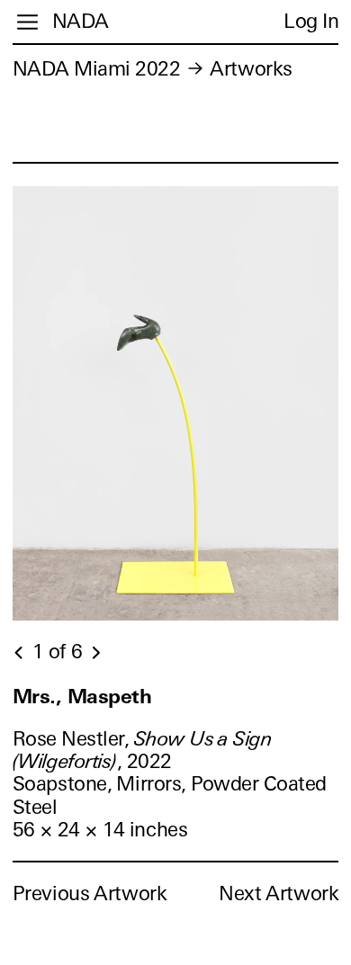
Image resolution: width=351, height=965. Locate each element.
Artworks (251, 69)
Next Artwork (278, 893)
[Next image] (95, 653)
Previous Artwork (90, 893)
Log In (311, 21)
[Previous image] (19, 653)
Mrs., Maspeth (82, 696)
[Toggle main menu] (27, 22)
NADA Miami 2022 (97, 69)
